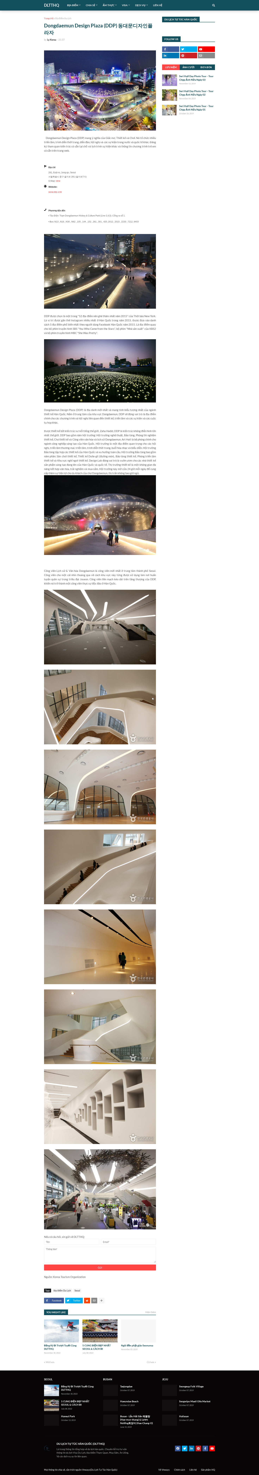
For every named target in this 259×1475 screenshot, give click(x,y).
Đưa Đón (206, 67)
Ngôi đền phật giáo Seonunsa (137, 1345)
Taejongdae (126, 1386)
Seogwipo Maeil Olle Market (194, 1401)
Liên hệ (193, 1469)
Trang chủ (48, 18)
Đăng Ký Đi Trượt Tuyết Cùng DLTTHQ (60, 1347)
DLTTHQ (51, 5)
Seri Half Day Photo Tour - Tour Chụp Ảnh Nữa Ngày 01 (196, 108)
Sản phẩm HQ (208, 1469)
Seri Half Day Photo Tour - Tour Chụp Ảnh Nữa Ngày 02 (196, 93)
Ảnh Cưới (189, 67)
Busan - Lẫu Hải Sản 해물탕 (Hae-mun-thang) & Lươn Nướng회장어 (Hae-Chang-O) (136, 1420)
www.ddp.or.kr (55, 192)
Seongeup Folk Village (191, 1386)
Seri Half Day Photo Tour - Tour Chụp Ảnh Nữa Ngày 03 (196, 78)
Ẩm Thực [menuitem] (108, 5)
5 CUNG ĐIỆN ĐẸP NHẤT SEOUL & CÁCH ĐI (96, 1347)
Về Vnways (164, 1469)
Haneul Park (68, 1416)
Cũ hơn (150, 1362)
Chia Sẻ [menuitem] (90, 5)
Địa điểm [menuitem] (72, 5)
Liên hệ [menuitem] (157, 5)
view (58, 181)
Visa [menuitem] (125, 5)
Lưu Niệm (171, 67)
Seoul (77, 1290)
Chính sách (179, 1469)
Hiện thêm (150, 1312)
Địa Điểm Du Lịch (63, 18)
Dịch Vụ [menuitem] (140, 5)
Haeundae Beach (129, 1401)
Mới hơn (50, 1362)
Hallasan (184, 1416)
